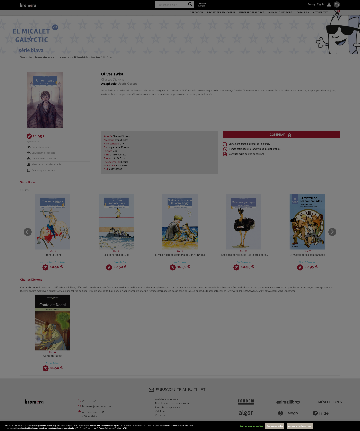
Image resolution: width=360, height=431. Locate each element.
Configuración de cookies (251, 426)
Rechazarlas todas (275, 426)
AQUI (124, 428)
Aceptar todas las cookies (299, 426)
